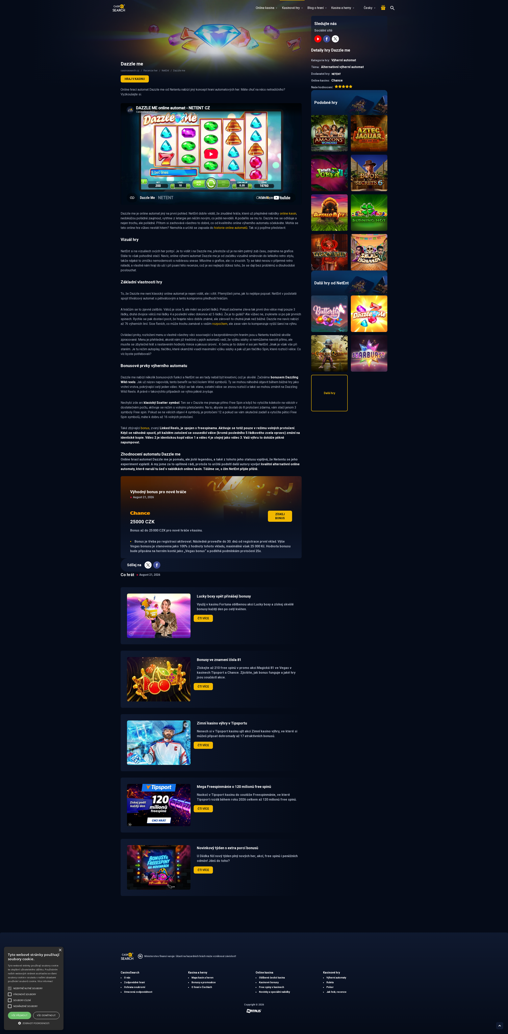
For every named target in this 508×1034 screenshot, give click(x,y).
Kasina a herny (341, 8)
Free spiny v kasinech (271, 987)
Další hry (329, 393)
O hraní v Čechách (201, 987)
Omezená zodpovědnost (138, 992)
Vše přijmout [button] (19, 1015)
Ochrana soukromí (134, 987)
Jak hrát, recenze (336, 992)
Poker (330, 987)
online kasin (288, 213)
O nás (127, 977)
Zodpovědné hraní (134, 982)
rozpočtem (219, 324)
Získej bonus (280, 516)
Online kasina (265, 8)
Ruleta (330, 982)
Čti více (203, 618)
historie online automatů (230, 228)
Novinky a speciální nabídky (274, 992)
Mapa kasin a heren (202, 977)
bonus (145, 428)
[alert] (34, 988)
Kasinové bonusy (269, 982)
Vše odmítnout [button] (46, 1015)
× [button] (60, 950)
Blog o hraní (315, 8)
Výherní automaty (336, 977)
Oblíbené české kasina (272, 977)
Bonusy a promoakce (203, 982)
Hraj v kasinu (135, 79)
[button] (34, 1023)
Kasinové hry (291, 8)
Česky (368, 8)
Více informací (45, 981)
